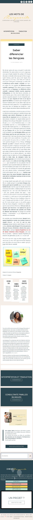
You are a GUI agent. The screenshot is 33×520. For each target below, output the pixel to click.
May (11, 516)
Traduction (23, 31)
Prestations (16, 484)
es (31, 1)
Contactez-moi (16, 502)
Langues (9, 275)
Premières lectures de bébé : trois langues (16, 285)
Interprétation (9, 31)
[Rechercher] (30, 455)
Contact (16, 481)
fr (29, 1)
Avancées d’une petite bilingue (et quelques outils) (24, 283)
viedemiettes (19, 516)
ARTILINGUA (16, 489)
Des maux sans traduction (8, 283)
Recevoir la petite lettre (16, 446)
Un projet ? (16, 497)
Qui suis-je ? (16, 486)
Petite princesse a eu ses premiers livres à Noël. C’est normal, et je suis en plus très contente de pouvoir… (16, 294)
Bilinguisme (15, 33)
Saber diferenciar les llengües (16, 54)
